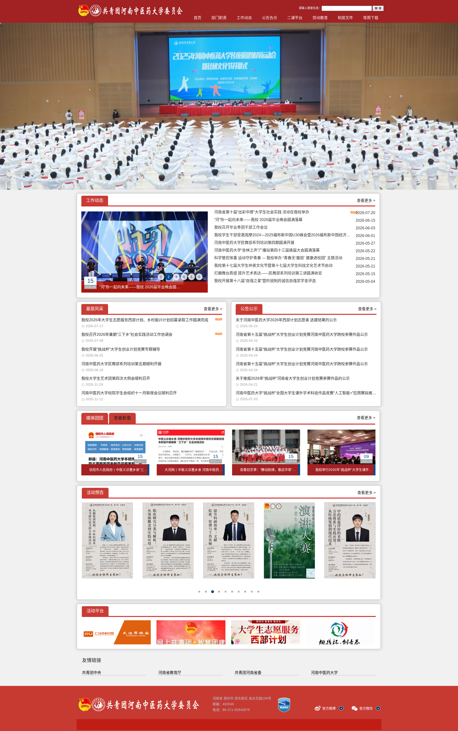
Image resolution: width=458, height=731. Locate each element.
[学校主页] (112, 17)
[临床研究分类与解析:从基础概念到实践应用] (107, 540)
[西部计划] (265, 632)
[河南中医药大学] (103, 703)
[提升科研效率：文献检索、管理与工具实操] (167, 540)
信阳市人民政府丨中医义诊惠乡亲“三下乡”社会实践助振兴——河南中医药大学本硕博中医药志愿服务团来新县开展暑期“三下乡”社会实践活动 (118, 470)
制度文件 (345, 18)
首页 (197, 18)
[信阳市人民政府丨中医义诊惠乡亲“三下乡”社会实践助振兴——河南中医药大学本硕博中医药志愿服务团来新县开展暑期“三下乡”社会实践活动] (115, 452)
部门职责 (219, 18)
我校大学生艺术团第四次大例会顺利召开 (115, 378)
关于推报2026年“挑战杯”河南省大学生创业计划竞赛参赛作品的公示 (293, 378)
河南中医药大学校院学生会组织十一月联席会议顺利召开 (129, 393)
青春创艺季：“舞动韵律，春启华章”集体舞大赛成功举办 (269, 470)
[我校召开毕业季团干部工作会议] (144, 252)
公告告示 (269, 18)
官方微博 (329, 708)
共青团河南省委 (248, 673)
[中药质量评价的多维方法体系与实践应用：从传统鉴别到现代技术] (289, 540)
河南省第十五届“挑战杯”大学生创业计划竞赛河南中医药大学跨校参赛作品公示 (302, 335)
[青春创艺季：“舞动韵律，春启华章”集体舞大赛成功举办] (266, 452)
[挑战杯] (340, 632)
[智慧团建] (190, 632)
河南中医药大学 (324, 673)
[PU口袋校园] (116, 632)
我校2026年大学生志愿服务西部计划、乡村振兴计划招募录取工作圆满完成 (144, 320)
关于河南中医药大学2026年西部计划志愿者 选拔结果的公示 (286, 320)
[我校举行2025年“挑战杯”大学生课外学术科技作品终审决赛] (341, 452)
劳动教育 (320, 18)
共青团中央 (91, 673)
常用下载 (370, 18)
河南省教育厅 (169, 673)
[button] (199, 592)
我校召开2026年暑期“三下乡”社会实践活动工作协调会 (126, 335)
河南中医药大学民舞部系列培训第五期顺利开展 (121, 364)
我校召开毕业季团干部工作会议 (126, 287)
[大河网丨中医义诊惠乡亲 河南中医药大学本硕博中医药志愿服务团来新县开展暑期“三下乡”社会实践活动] (191, 452)
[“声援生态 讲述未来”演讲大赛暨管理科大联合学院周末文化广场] (228, 540)
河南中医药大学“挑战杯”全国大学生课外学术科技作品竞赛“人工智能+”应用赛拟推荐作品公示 (306, 393)
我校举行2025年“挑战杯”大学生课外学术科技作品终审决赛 (344, 470)
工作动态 (244, 18)
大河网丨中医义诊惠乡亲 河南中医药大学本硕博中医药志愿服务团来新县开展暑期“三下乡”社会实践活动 (194, 470)
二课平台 (294, 18)
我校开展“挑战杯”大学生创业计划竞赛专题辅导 (120, 349)
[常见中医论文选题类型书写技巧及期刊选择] (349, 540)
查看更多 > (366, 201)
